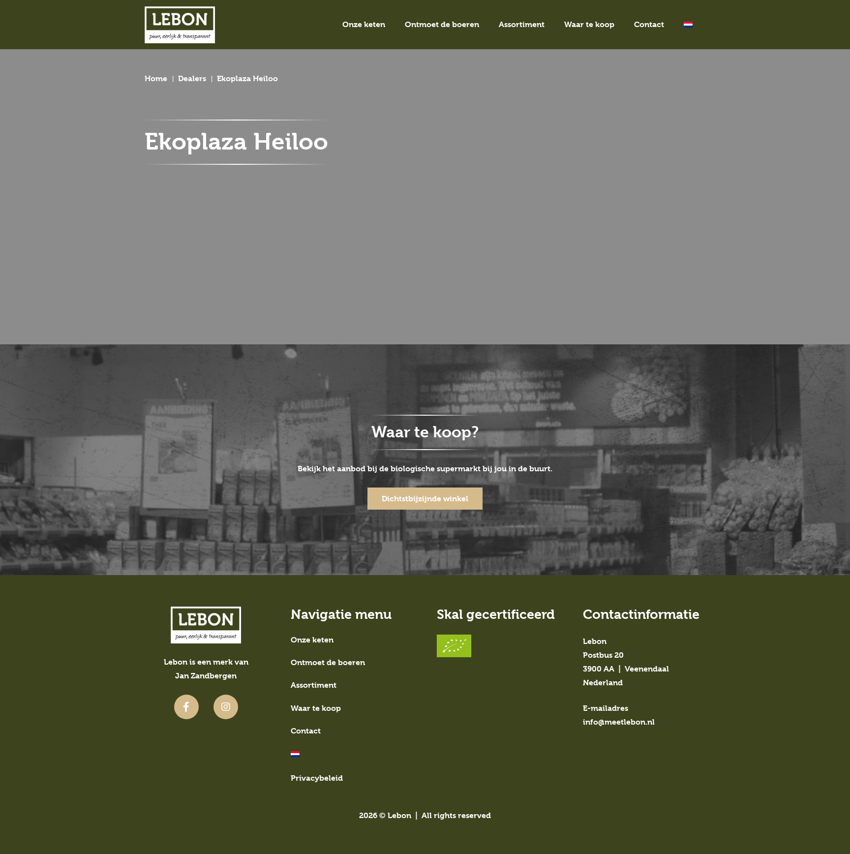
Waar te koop (316, 708)
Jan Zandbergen (206, 675)
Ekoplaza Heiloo (247, 78)
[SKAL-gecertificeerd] (498, 646)
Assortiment (313, 685)
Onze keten (312, 639)
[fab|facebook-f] (186, 707)
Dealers (192, 78)
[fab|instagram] (225, 707)
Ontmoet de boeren (328, 662)
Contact (306, 730)
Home (156, 78)
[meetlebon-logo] (180, 24)
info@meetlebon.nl (619, 722)
